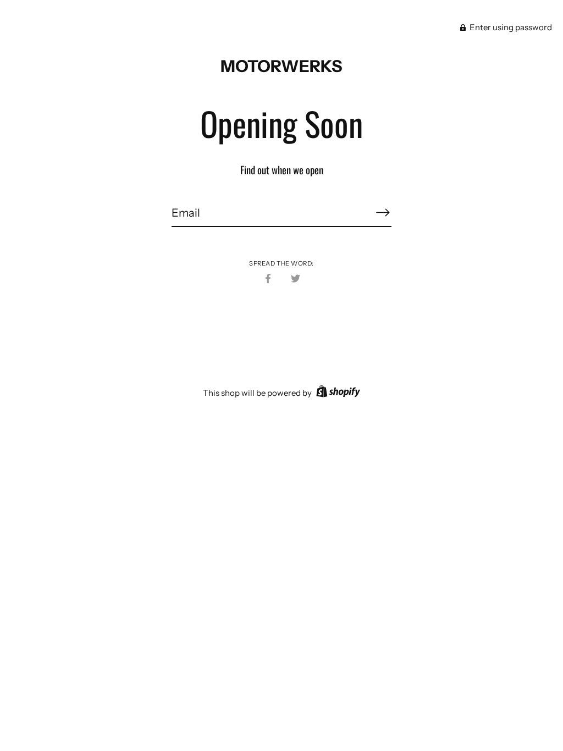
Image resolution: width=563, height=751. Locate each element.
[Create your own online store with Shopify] (336, 393)
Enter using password (510, 27)
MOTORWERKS (281, 66)
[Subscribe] (383, 212)
